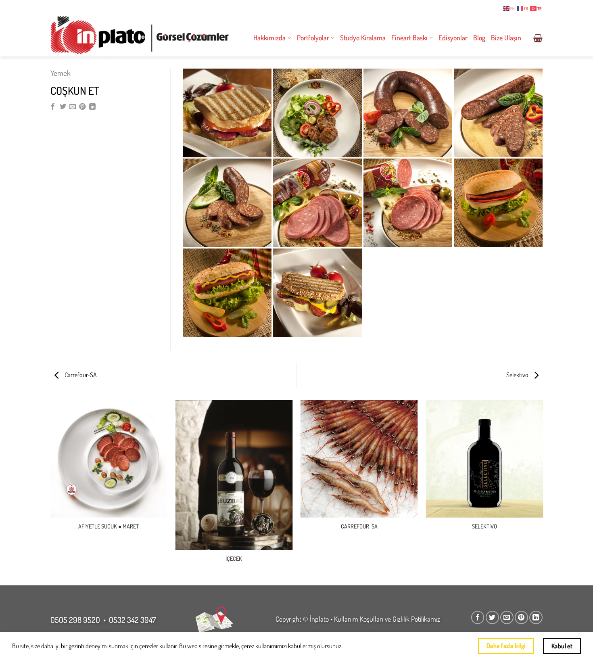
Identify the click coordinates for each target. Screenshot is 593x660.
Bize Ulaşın (506, 37)
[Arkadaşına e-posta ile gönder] (72, 107)
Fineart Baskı (409, 37)
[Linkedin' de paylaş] (92, 107)
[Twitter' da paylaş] (63, 107)
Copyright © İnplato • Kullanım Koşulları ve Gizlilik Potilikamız (358, 618)
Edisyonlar (453, 37)
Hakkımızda (269, 37)
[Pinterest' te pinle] (82, 107)
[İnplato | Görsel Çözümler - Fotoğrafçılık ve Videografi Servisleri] (139, 35)
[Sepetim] (538, 38)
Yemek (60, 73)
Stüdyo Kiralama (363, 37)
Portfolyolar (313, 37)
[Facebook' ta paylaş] (53, 107)
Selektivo (518, 375)
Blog (479, 37)
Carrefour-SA (80, 375)
